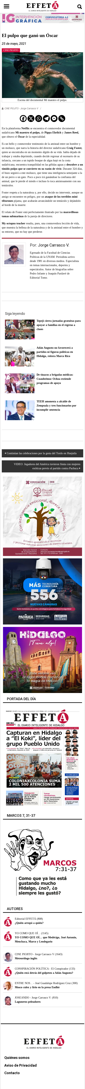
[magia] (42, 659)
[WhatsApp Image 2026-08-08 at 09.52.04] (42, 17)
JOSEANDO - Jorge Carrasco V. (33, 997)
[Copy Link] (61, 118)
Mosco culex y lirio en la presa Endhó (37, 987)
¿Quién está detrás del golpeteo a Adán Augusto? (44, 972)
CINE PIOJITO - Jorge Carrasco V (21, 108)
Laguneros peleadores (28, 1001)
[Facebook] (23, 118)
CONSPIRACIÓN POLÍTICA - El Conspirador (41, 968)
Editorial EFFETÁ (25, 918)
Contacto (12, 1073)
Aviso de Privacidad (20, 1065)
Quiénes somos (16, 1058)
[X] (30, 118)
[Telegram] (46, 118)
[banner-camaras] (42, 591)
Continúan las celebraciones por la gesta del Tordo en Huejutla (41, 453)
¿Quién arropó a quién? (29, 922)
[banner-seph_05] (42, 516)
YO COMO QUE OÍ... (27, 933)
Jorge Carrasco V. (53, 245)
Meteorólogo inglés (26, 958)
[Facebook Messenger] (54, 118)
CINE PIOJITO (10, 50)
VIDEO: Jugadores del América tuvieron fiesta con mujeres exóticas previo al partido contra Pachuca (47, 466)
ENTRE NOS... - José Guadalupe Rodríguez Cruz (43, 983)
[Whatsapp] (38, 118)
